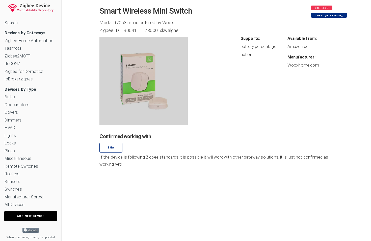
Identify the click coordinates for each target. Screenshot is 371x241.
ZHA (111, 147)
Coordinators (17, 104)
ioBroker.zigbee (19, 79)
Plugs (10, 150)
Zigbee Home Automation (29, 40)
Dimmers (13, 120)
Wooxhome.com (303, 65)
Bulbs (10, 97)
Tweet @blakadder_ (329, 15)
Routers (12, 173)
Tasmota (13, 48)
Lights (10, 135)
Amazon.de (297, 46)
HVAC (10, 127)
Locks (10, 143)
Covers (11, 112)
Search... (12, 22)
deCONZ (12, 63)
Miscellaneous (18, 158)
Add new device (30, 216)
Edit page (321, 8)
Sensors (12, 181)
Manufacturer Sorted (24, 197)
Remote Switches (21, 166)
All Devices (14, 204)
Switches (13, 189)
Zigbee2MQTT (17, 56)
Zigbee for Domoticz (24, 71)
